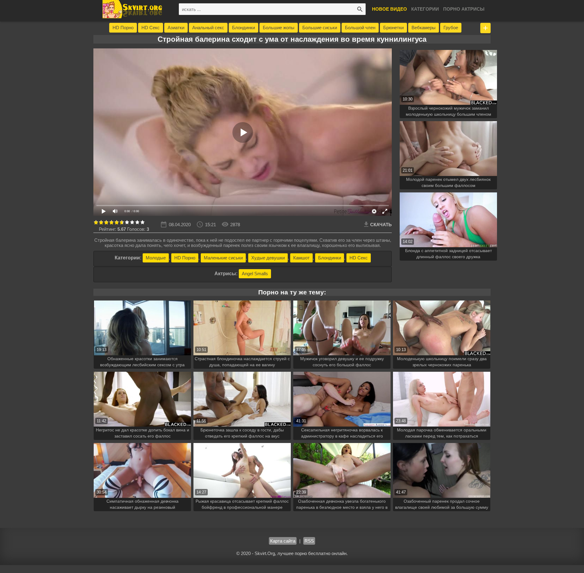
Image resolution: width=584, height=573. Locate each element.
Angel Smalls (255, 273)
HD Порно (123, 27)
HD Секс (150, 27)
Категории (425, 9)
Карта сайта (282, 540)
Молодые (156, 257)
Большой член (360, 27)
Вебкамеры (424, 27)
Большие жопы (278, 27)
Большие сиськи (319, 27)
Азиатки (176, 27)
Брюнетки (393, 27)
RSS (309, 540)
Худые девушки (268, 257)
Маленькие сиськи (223, 257)
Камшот (301, 257)
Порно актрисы (464, 9)
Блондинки (243, 27)
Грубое (450, 27)
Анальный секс (208, 27)
